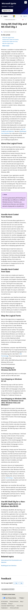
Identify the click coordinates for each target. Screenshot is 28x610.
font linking (9, 478)
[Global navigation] (1, 16)
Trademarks (4, 608)
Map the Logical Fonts (7, 43)
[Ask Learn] (23, 19)
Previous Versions (14, 601)
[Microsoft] (14, 16)
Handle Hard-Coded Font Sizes (10, 41)
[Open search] (21, 16)
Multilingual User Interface (8, 565)
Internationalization (10, 19)
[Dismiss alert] (25, 2)
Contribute (4, 603)
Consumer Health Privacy (7, 605)
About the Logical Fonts (8, 37)
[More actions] (25, 19)
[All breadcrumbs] (2, 19)
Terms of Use (20, 605)
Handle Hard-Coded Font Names (10, 39)
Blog (21, 601)
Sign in (25, 16)
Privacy (10, 603)
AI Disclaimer (4, 601)
